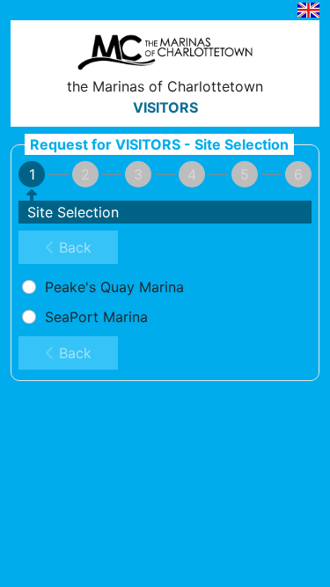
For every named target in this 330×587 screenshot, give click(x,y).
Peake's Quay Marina (112, 287)
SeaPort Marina (94, 317)
